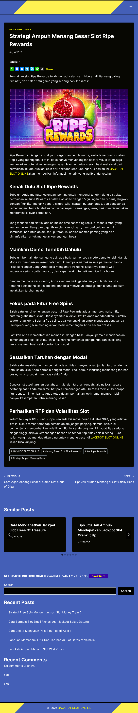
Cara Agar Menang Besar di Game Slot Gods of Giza (34, 481)
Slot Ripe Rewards (95, 451)
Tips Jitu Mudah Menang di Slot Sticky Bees (104, 479)
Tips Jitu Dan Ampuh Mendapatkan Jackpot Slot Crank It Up (100, 530)
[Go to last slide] (9, 535)
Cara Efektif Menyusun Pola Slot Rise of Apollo (39, 630)
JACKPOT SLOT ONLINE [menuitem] (107, 437)
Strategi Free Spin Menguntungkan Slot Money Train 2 (44, 612)
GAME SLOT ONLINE (20, 29)
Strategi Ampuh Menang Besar (28, 458)
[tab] (62, 555)
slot (6, 675)
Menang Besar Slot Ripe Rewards (62, 451)
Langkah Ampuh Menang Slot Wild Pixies (36, 649)
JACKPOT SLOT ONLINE (25, 451)
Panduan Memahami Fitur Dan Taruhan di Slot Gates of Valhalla (51, 640)
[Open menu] (131, 7)
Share (49, 69)
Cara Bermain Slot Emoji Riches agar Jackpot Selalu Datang (48, 621)
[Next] (128, 535)
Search (8, 585)
